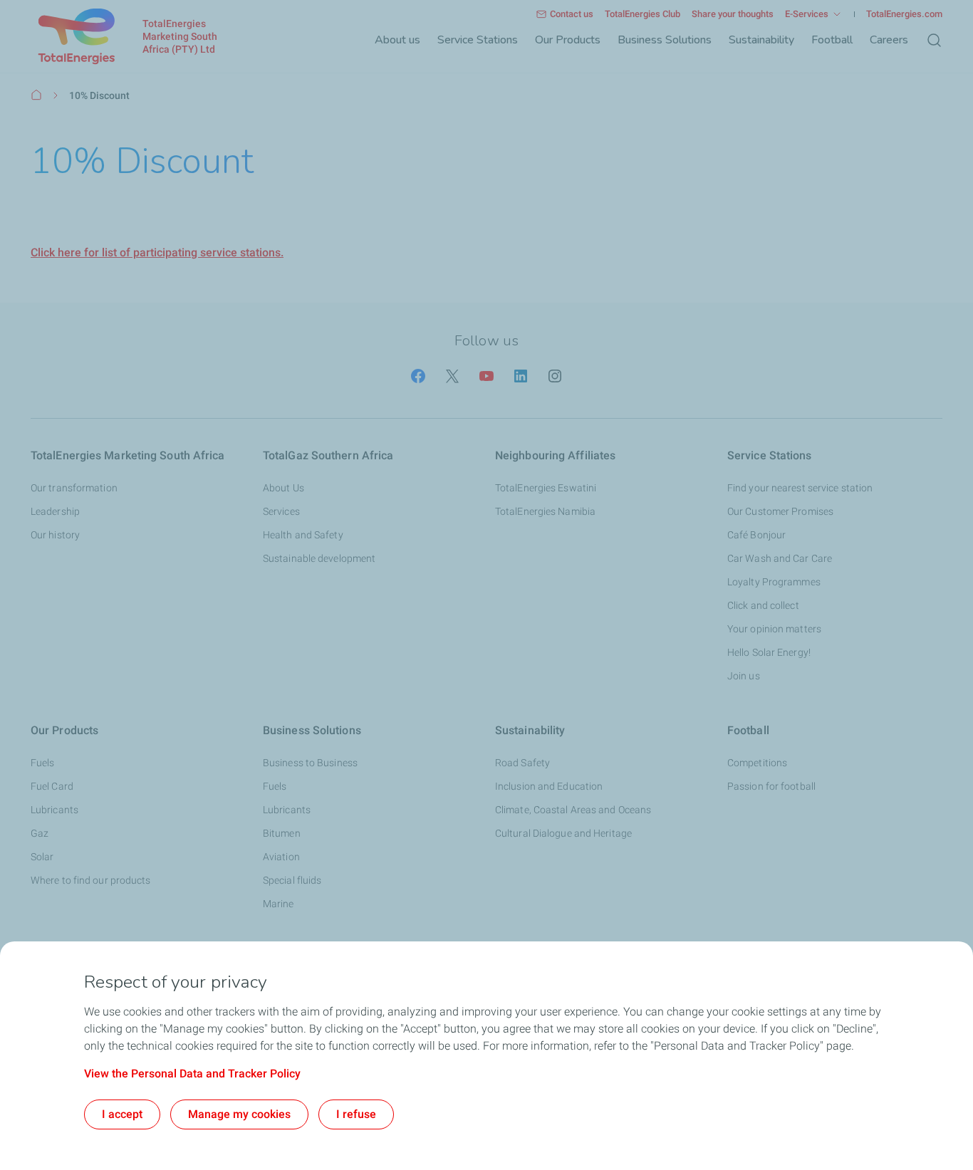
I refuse (356, 1114)
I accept (122, 1114)
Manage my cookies (239, 1114)
